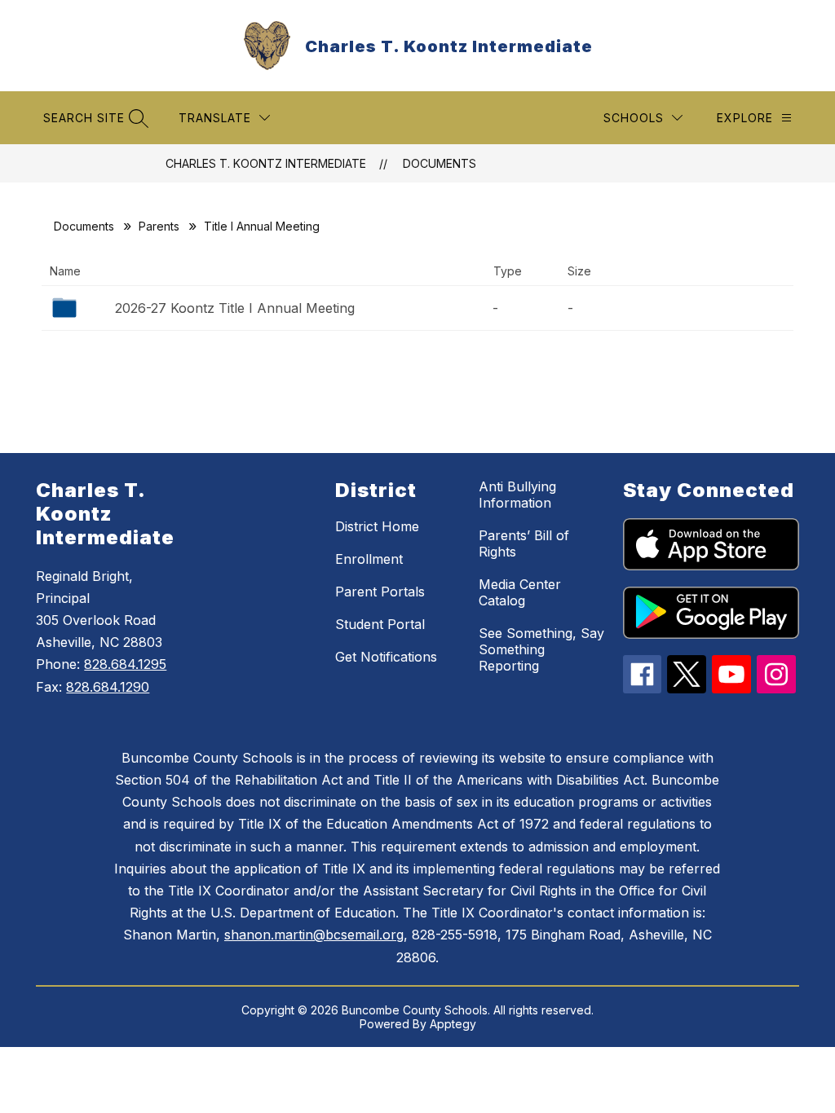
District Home (377, 526)
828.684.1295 (125, 664)
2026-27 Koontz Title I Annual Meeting (235, 308)
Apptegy (453, 1024)
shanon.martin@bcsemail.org (314, 934)
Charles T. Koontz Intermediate (266, 163)
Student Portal (380, 624)
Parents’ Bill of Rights (524, 543)
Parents (159, 226)
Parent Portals (380, 591)
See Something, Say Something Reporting (541, 649)
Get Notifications (386, 657)
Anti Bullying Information (517, 494)
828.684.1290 (107, 687)
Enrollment (369, 559)
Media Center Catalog (520, 592)
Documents (439, 163)
